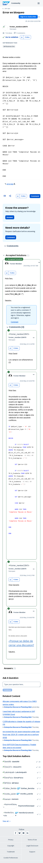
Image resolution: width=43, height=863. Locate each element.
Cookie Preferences (11, 858)
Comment (35, 196)
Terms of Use (32, 840)
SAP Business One (9, 46)
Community (15, 3)
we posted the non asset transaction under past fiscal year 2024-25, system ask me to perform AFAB (21, 735)
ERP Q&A (7, 8)
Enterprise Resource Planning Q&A (18, 707)
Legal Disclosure (32, 846)
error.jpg (10, 184)
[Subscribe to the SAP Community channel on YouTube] (23, 833)
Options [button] (39, 17)
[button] (21, 37)
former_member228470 (19, 27)
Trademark (11, 852)
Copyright (10, 846)
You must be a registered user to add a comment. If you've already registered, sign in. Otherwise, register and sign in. (21, 313)
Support (32, 852)
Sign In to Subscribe (28, 17)
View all (6, 821)
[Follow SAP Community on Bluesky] (19, 833)
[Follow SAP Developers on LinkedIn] (27, 833)
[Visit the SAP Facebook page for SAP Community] (15, 833)
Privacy (10, 840)
